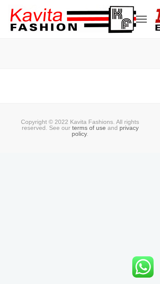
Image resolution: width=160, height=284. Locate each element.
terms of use (89, 127)
